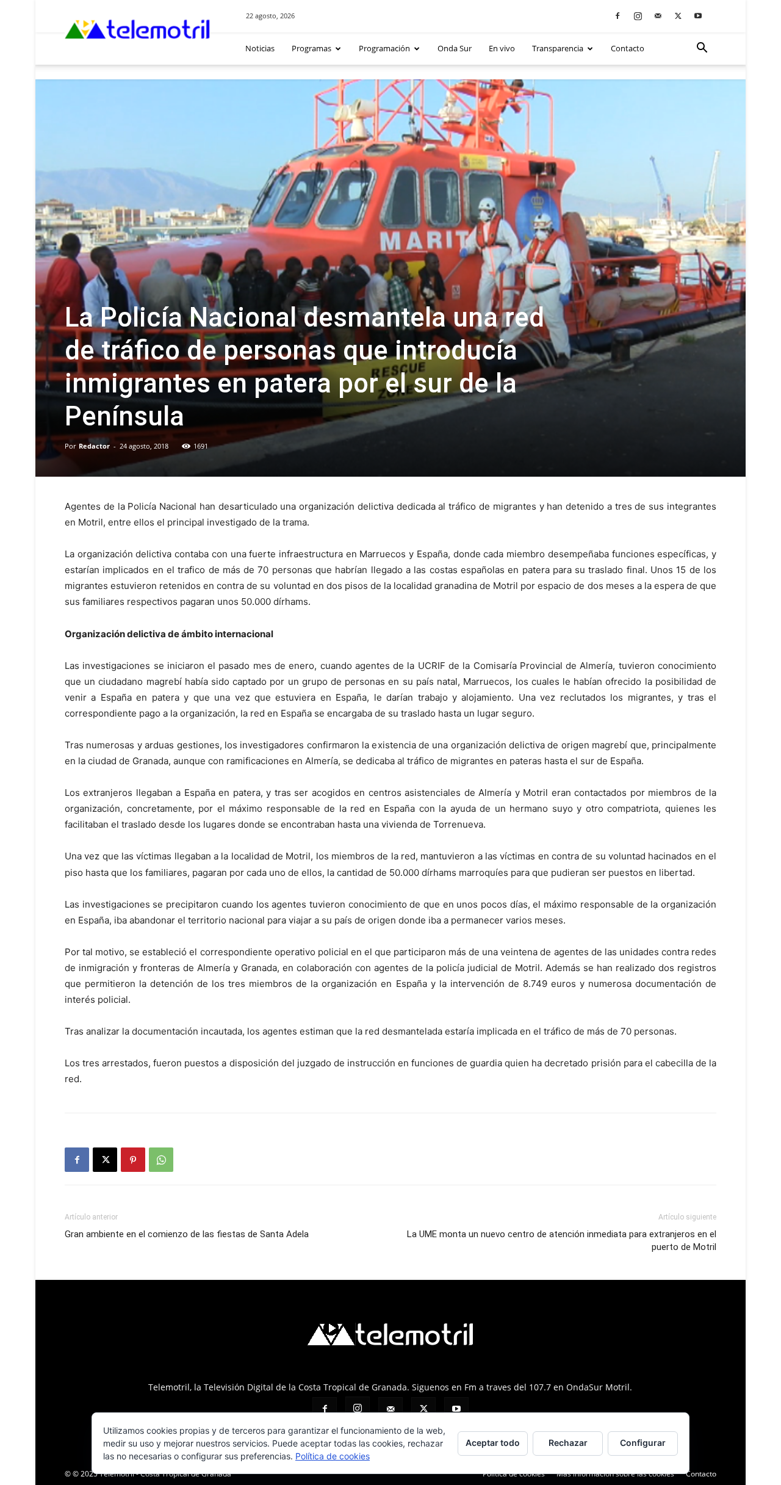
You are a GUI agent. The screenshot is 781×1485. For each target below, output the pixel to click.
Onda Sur (454, 48)
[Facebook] (617, 15)
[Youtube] (698, 15)
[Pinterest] (133, 1159)
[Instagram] (637, 15)
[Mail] (658, 15)
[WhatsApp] (161, 1159)
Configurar (643, 1442)
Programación (384, 48)
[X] (678, 15)
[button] (701, 49)
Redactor (94, 445)
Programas (311, 48)
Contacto (627, 48)
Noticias (260, 48)
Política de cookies (514, 1474)
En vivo (502, 48)
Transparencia (557, 48)
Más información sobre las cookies (615, 1474)
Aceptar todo (493, 1442)
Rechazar (568, 1442)
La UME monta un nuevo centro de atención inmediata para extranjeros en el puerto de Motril (561, 1240)
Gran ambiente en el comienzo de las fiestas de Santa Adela (187, 1234)
